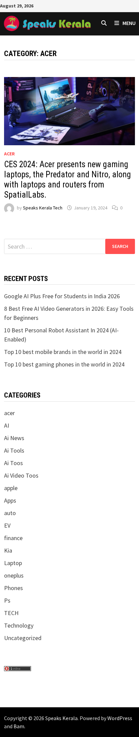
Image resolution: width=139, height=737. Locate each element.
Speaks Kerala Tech (42, 208)
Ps (7, 600)
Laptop (13, 563)
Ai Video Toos (21, 475)
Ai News (14, 438)
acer (9, 154)
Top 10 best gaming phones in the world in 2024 (64, 364)
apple (11, 488)
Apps (10, 500)
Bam (18, 726)
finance (13, 538)
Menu (129, 23)
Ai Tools (14, 450)
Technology (18, 625)
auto (10, 513)
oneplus (14, 575)
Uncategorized (22, 638)
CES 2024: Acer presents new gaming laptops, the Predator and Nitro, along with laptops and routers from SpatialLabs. (67, 179)
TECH (11, 613)
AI (6, 425)
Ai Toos (13, 463)
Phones (13, 588)
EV (7, 525)
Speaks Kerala (61, 718)
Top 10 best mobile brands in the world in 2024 (62, 352)
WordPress (119, 718)
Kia (8, 550)
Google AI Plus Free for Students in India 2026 (62, 296)
